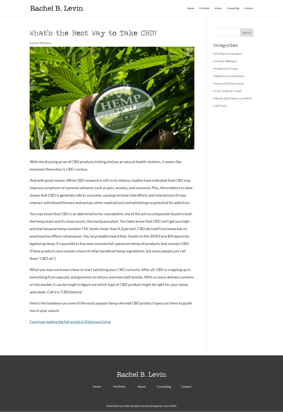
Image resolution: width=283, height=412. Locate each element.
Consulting (233, 8)
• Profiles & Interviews (227, 53)
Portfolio (204, 8)
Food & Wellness (40, 43)
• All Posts (220, 105)
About (218, 8)
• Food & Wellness (225, 61)
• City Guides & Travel (227, 91)
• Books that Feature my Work (232, 98)
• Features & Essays (225, 68)
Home (190, 8)
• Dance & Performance (228, 83)
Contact (248, 8)
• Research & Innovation (228, 76)
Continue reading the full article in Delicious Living (70, 321)
